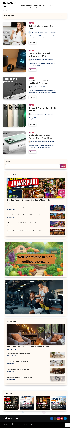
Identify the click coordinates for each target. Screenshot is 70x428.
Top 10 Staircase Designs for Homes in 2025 (18, 361)
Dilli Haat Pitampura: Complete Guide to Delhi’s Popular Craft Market (24, 215)
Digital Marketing (26, 403)
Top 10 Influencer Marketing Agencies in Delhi (27, 407)
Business (28, 5)
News (32, 7)
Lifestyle (44, 5)
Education (56, 403)
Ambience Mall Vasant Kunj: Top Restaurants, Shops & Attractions (23, 222)
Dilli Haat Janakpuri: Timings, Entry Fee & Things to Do (28, 200)
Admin (32, 59)
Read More (32, 42)
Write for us (39, 7)
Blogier (31, 424)
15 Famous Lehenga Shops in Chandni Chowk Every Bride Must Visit (24, 230)
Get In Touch (64, 425)
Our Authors (56, 425)
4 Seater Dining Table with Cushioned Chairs (18, 369)
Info (50, 5)
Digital (32, 86)
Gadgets (31, 23)
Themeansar (8, 426)
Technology (36, 5)
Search (7, 161)
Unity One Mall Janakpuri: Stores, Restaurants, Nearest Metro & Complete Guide (27, 207)
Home (23, 5)
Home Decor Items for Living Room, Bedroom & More (28, 347)
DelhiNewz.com (10, 419)
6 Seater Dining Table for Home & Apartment (18, 353)
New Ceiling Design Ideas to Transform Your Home (20, 377)
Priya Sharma (34, 32)
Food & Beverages (42, 403)
